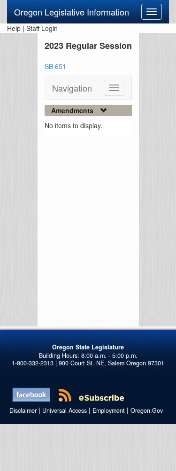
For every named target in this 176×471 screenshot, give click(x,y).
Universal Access (64, 410)
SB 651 (55, 66)
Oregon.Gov (146, 410)
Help (14, 28)
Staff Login (42, 28)
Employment (108, 410)
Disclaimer (23, 410)
